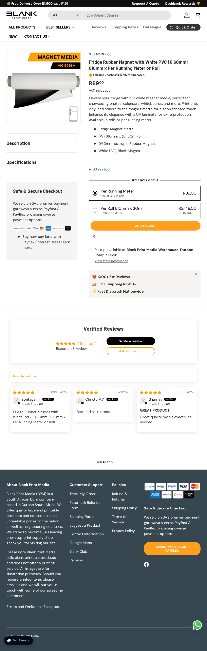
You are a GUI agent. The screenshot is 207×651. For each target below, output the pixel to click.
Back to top (103, 462)
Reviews (99, 27)
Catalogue (152, 27)
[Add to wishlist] (94, 237)
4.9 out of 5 (87, 343)
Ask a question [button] (131, 351)
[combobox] (109, 15)
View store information (111, 261)
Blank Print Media (28, 636)
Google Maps (81, 542)
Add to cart (145, 226)
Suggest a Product (85, 525)
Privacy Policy (123, 530)
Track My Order (83, 493)
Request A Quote (145, 3)
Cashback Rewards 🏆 (183, 3)
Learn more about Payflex (172, 549)
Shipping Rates (124, 27)
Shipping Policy (124, 508)
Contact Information (87, 534)
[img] (23, 392)
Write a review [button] (130, 341)
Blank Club (78, 551)
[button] (198, 15)
